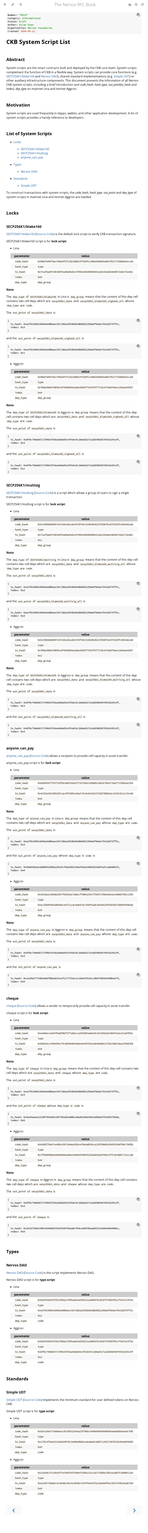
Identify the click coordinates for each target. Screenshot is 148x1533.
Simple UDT (122, 76)
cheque (12, 998)
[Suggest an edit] (142, 4)
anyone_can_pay (32, 157)
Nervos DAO (49, 76)
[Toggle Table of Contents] (5, 4)
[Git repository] (136, 4)
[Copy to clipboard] (138, 14)
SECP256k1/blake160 (20, 76)
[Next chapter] (134, 1510)
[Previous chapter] (13, 1510)
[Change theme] (13, 4)
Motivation (18, 105)
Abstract (15, 59)
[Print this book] (130, 4)
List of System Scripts (29, 133)
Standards (21, 179)
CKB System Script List (38, 42)
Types (17, 164)
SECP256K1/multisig (34, 153)
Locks (17, 142)
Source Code (45, 234)
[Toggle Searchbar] (21, 4)
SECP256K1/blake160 (35, 149)
